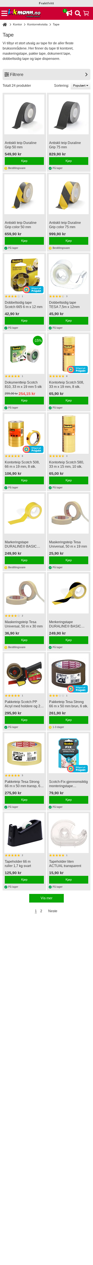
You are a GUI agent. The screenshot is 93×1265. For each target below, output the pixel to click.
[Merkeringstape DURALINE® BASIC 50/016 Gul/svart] (69, 593)
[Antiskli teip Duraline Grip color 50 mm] (24, 194)
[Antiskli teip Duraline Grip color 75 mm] (69, 194)
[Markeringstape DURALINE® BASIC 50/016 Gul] (24, 514)
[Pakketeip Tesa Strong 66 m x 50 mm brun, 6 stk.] (69, 673)
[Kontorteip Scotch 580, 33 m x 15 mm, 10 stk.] (69, 434)
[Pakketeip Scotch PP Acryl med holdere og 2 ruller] (24, 673)
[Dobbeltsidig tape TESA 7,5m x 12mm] (69, 274)
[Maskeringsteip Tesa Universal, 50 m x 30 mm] (24, 593)
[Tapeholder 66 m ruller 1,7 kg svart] (24, 833)
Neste (52, 911)
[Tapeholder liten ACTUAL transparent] (69, 833)
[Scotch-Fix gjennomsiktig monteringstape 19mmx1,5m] (69, 753)
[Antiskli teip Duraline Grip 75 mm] (69, 114)
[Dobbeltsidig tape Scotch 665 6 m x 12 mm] (24, 274)
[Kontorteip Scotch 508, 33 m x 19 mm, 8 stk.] (69, 354)
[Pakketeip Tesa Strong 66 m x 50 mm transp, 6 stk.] (24, 753)
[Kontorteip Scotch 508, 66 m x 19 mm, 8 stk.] (24, 434)
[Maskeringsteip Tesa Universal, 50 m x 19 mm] (69, 514)
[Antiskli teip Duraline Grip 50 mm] (24, 114)
